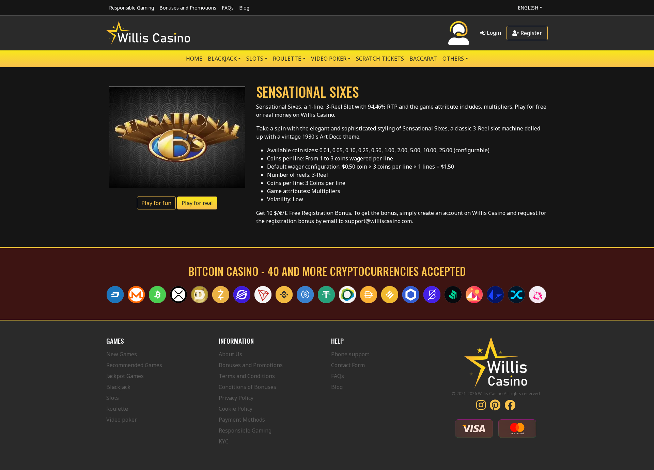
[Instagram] (481, 407)
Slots (112, 398)
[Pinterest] (495, 407)
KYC (224, 441)
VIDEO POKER (328, 58)
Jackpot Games (125, 376)
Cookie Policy (235, 408)
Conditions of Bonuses (247, 387)
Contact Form (348, 365)
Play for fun (156, 203)
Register (530, 33)
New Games (121, 354)
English (528, 7)
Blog (244, 7)
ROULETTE (287, 58)
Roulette (117, 408)
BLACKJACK (222, 58)
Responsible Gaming (131, 7)
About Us (230, 354)
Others (453, 58)
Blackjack (118, 387)
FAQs (228, 7)
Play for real (197, 203)
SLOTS (254, 58)
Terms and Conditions (247, 376)
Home (194, 58)
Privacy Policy (236, 398)
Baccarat (423, 58)
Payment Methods (242, 419)
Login (493, 32)
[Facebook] (509, 407)
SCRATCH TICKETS (380, 58)
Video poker (121, 419)
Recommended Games (134, 365)
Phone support (350, 354)
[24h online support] (458, 33)
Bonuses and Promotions (187, 7)
